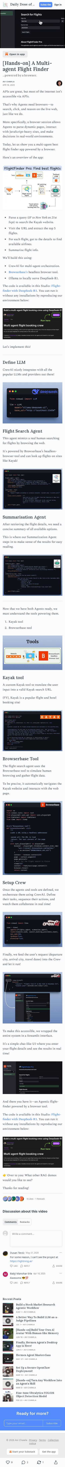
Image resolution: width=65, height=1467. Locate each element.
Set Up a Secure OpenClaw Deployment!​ (33, 1369)
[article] (32, 1308)
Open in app (17, 54)
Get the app (49, 1451)
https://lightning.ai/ (21, 1261)
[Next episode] (11, 44)
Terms (42, 1440)
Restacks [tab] (25, 1222)
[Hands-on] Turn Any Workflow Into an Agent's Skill (39, 1382)
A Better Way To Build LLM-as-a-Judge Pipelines (37, 1319)
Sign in (58, 4)
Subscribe (45, 4)
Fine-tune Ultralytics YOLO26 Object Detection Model (35, 1394)
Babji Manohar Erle (21, 1273)
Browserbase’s (18, 272)
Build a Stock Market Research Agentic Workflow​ (35, 1306)
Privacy (33, 1440)
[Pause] (4, 44)
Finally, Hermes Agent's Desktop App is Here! (37, 1344)
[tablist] (17, 1222)
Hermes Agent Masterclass (33, 1355)
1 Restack (40, 1198)
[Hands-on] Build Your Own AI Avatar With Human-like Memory (37, 1331)
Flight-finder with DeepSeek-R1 (32, 288)
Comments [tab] (10, 1222)
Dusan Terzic (17, 1252)
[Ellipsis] (60, 1252)
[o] (8, 1308)
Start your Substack (23, 1451)
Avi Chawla (8, 82)
